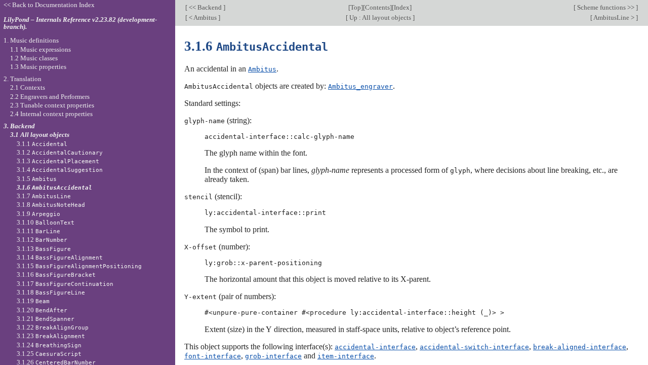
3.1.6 (54, 187)
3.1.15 (79, 266)
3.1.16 (56, 274)
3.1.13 (44, 248)
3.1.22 (53, 327)
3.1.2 (60, 152)
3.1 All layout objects (39, 134)
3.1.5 (37, 178)
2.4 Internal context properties (51, 114)
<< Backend (205, 7)
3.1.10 (45, 222)
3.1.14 (60, 257)
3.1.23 (51, 336)
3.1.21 (45, 318)
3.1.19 (33, 301)
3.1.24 (49, 345)
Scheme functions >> (606, 7)
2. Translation (23, 79)
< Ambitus (202, 17)
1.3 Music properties (38, 66)
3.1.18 (51, 292)
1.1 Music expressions (40, 49)
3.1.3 (58, 161)
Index (402, 7)
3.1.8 (51, 204)
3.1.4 (60, 169)
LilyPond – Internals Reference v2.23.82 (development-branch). (80, 23)
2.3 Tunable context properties (52, 105)
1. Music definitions (31, 40)
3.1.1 (42, 144)
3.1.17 (65, 283)
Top (355, 7)
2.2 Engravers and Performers (50, 96)
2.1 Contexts (27, 87)
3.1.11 (38, 231)
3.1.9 (38, 213)
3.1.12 (42, 239)
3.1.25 (49, 353)
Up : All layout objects (380, 17)
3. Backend (19, 126)
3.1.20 (42, 310)
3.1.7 (44, 196)
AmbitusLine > (614, 17)
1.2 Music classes (34, 58)
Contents (377, 7)
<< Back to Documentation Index (49, 5)
